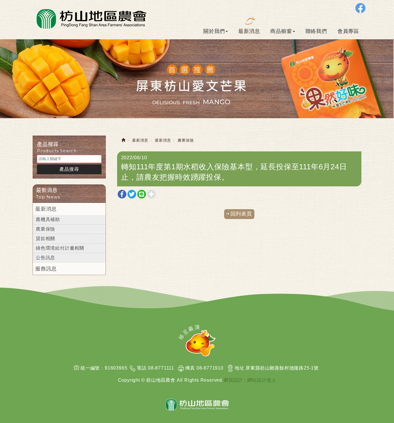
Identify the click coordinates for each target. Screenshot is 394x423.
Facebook (360, 8)
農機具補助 (48, 219)
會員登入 (379, 214)
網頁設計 (233, 380)
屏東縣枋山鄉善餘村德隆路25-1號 (282, 368)
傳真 (190, 368)
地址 (239, 368)
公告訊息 (45, 257)
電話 (142, 368)
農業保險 (45, 229)
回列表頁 (241, 214)
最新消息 (46, 209)
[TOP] (197, 341)
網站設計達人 (261, 380)
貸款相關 (45, 238)
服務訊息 (46, 269)
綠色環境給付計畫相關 (60, 248)
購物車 (378, 183)
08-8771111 (161, 368)
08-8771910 (210, 368)
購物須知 (379, 239)
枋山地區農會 (91, 18)
